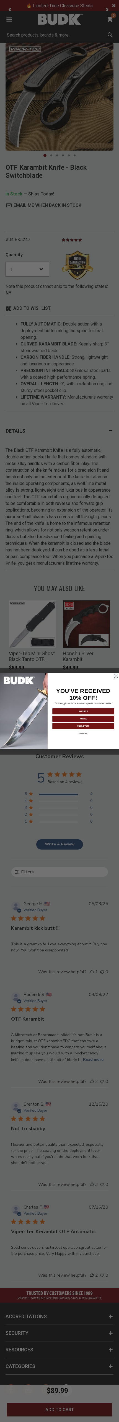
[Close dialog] (116, 676)
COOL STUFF (83, 726)
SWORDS (83, 711)
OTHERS (83, 733)
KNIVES (83, 718)
